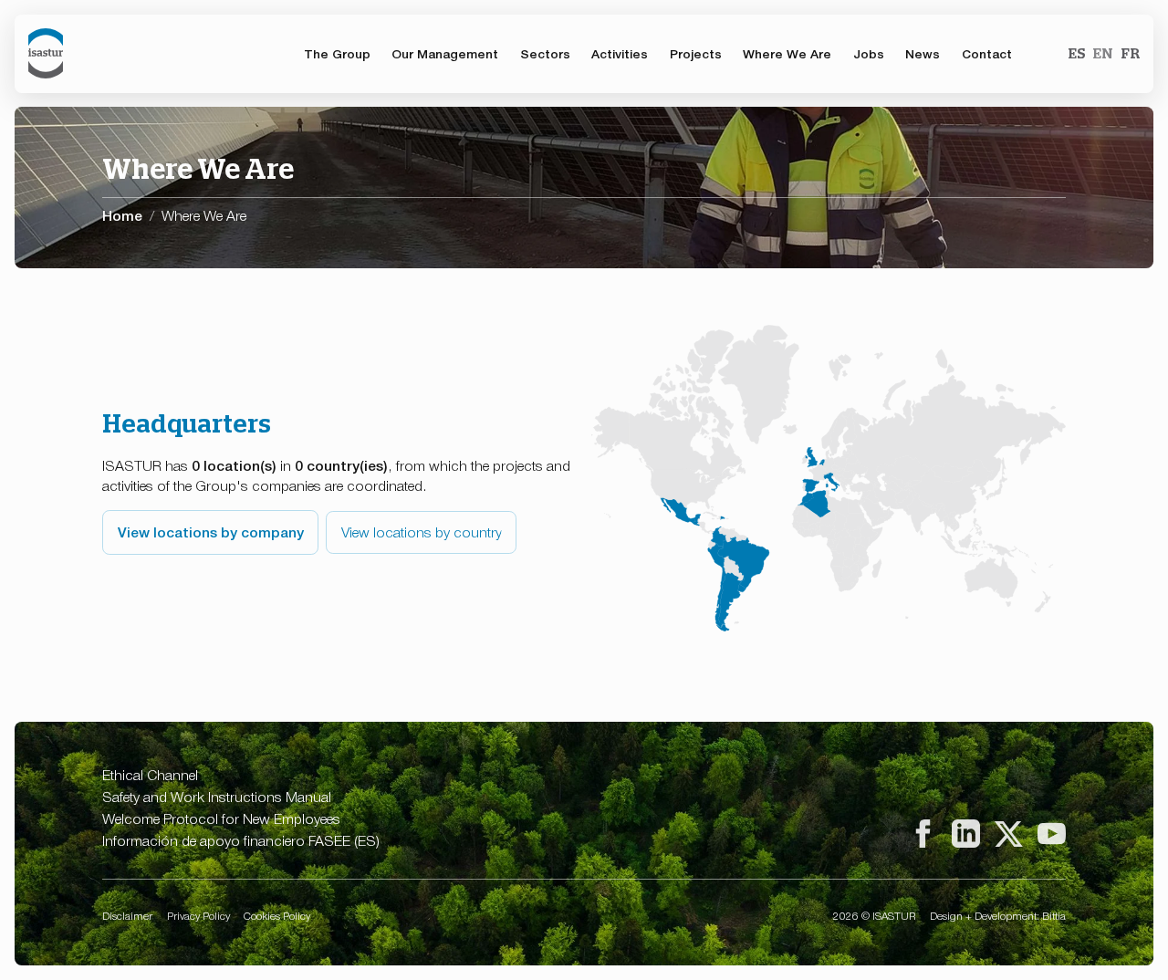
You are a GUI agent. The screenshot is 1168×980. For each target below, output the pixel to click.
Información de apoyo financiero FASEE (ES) (241, 839)
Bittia (1054, 915)
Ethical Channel (150, 774)
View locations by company (211, 531)
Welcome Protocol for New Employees (221, 818)
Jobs (868, 53)
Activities (619, 53)
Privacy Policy (198, 915)
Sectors (545, 53)
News (922, 53)
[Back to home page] (45, 53)
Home (122, 214)
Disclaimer (127, 915)
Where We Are (787, 53)
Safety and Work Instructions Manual (216, 796)
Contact (987, 53)
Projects (696, 53)
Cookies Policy (277, 915)
